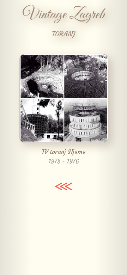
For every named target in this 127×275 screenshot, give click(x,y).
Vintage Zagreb (64, 15)
